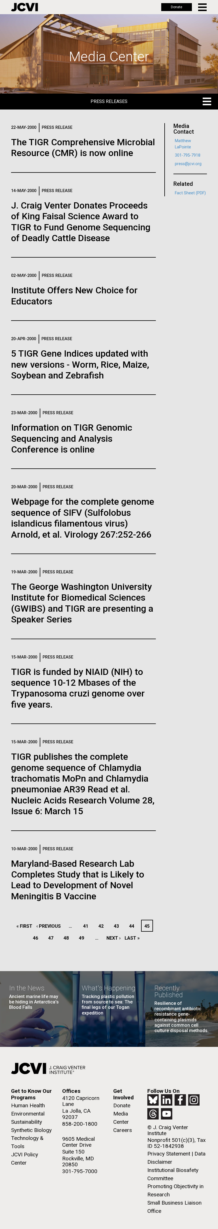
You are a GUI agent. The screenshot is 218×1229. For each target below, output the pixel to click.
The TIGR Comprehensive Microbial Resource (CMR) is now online (83, 147)
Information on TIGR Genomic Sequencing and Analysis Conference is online (71, 438)
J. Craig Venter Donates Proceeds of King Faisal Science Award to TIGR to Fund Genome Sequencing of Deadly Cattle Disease (80, 221)
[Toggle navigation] (203, 7)
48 (68, 938)
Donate (176, 7)
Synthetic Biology (31, 1130)
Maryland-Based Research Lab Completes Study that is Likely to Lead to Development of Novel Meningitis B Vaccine (77, 880)
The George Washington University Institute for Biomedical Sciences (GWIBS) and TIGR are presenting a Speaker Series (82, 603)
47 (52, 938)
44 (133, 926)
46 (37, 938)
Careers (122, 1130)
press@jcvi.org (188, 163)
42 (102, 926)
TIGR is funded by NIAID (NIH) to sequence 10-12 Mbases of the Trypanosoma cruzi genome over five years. (78, 688)
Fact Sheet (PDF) (190, 193)
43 (118, 926)
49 (83, 938)
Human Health (28, 1105)
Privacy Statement (168, 1153)
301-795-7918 (187, 155)
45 (148, 926)
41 (87, 926)
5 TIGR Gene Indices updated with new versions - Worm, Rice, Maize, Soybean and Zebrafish (80, 364)
